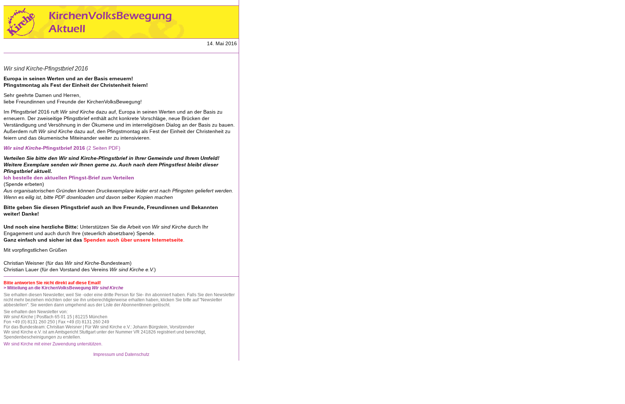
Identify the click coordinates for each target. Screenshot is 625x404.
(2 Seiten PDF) (103, 148)
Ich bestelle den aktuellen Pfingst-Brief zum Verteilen (69, 177)
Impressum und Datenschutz (121, 354)
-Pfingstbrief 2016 (45, 148)
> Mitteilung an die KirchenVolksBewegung (63, 287)
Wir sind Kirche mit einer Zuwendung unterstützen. (53, 343)
